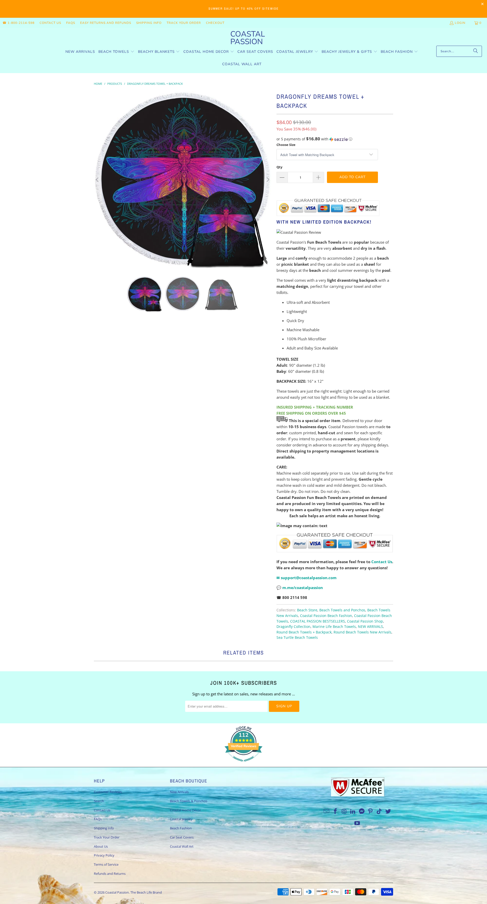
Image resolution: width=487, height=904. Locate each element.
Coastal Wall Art (182, 846)
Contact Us (50, 23)
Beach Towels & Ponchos (188, 801)
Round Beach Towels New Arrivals (362, 632)
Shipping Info (149, 23)
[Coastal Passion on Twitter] (388, 811)
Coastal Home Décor (185, 810)
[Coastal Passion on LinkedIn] (353, 811)
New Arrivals (179, 792)
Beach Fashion (181, 828)
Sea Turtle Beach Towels (297, 637)
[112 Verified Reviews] (243, 763)
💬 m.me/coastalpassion (299, 587)
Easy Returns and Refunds (105, 23)
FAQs (70, 23)
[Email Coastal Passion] (327, 811)
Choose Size (285, 144)
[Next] (268, 180)
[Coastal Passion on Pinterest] (370, 811)
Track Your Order (184, 23)
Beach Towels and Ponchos (342, 610)
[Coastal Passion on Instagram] (344, 811)
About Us (101, 846)
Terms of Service (106, 864)
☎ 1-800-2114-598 (18, 23)
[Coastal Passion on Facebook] (335, 811)
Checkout (215, 23)
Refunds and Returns (110, 873)
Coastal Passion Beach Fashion (326, 615)
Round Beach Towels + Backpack (304, 632)
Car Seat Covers (182, 837)
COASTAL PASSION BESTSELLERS (317, 621)
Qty (279, 167)
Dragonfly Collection (293, 626)
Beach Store (307, 610)
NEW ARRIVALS (370, 626)
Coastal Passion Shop (365, 621)
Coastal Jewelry (181, 819)
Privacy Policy (104, 855)
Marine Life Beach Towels (334, 626)
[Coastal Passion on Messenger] (362, 811)
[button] (116, 52)
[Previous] (98, 180)
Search (99, 801)
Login (460, 23)
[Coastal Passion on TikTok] (379, 811)
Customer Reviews (108, 792)
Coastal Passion (117, 892)
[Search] (475, 51)
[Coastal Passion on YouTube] (357, 823)
